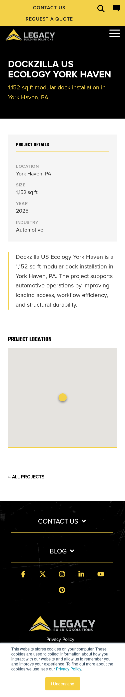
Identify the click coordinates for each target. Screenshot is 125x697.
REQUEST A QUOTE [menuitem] (49, 19)
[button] (114, 33)
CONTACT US (58, 522)
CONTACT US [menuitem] (49, 8)
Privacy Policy (68, 668)
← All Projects (26, 477)
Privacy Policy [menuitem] (60, 639)
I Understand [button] (62, 683)
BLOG (58, 551)
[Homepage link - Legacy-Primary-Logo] (62, 627)
